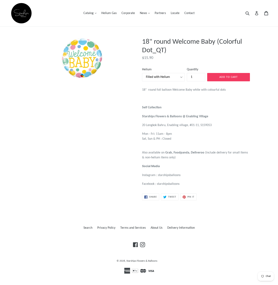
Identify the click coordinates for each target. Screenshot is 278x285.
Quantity (192, 69)
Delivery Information (181, 228)
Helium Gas (109, 13)
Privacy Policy (106, 228)
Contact (189, 13)
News (146, 13)
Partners (160, 13)
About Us (156, 228)
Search (87, 228)
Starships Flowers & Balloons (141, 261)
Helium (147, 69)
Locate (175, 13)
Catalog (91, 13)
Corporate (128, 13)
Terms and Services (133, 228)
